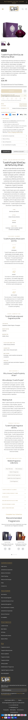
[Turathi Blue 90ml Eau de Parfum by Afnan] (7, 535)
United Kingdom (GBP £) (10, 700)
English (19, 700)
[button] (26, 9)
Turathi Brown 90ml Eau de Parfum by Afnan (21, 544)
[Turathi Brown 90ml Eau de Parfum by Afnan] (21, 535)
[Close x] (26, 2)
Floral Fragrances (14, 481)
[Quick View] (9, 548)
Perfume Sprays (18, 468)
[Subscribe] (25, 690)
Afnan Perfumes (23, 104)
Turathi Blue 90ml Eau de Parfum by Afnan (7, 544)
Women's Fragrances (14, 472)
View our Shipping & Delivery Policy (15, 132)
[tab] (19, 151)
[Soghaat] (14, 9)
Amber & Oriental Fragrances (14, 475)
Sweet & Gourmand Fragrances (14, 478)
